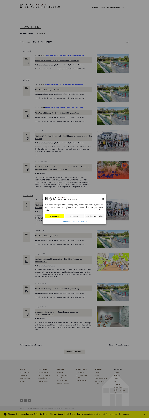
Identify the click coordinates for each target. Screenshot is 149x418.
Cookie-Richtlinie (66, 221)
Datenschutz (76, 221)
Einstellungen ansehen (94, 216)
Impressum (84, 221)
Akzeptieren (54, 216)
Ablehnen (74, 216)
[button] (103, 199)
